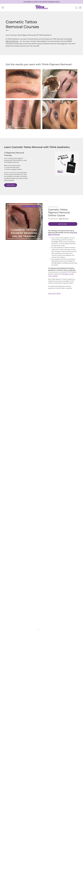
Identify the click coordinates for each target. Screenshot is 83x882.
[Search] (76, 8)
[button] (10, 629)
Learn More (10, 185)
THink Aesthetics (53, 207)
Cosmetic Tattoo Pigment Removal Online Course (59, 212)
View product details (54, 293)
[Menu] (3, 7)
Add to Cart (62, 224)
